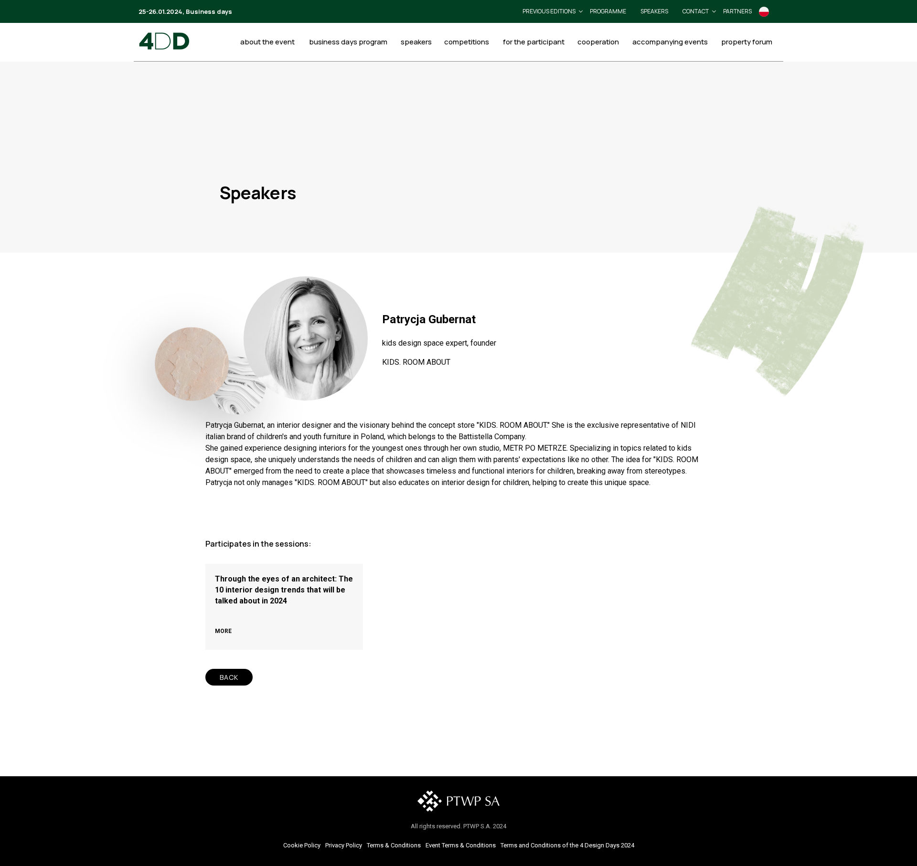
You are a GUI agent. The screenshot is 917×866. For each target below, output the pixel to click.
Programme (608, 11)
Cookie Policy (301, 845)
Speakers (654, 11)
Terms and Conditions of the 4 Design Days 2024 (567, 845)
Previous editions (549, 11)
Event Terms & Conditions (461, 845)
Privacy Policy (343, 845)
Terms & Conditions (394, 845)
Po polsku (764, 12)
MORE (223, 631)
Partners (737, 11)
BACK (229, 677)
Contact (695, 11)
